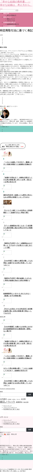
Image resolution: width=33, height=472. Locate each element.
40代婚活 (9, 399)
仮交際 (23, 399)
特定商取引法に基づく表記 (11, 409)
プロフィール (11, 20)
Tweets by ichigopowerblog (7, 388)
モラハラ (18, 399)
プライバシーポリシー (10, 407)
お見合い (14, 399)
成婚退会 (19, 402)
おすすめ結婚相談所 (9, 26)
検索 (1, 391)
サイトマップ (7, 405)
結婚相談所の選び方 (9, 22)
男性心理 (6, 13)
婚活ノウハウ (7, 17)
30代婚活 (3, 399)
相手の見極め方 (11, 15)
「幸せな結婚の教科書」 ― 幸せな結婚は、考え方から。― (16, 4)
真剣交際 (25, 402)
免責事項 (11, 469)
